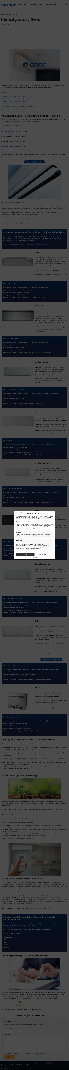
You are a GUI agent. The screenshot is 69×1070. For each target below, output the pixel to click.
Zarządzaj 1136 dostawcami (21, 550)
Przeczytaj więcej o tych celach (47, 550)
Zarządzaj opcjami (44, 554)
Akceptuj (25, 554)
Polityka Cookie (34, 557)
